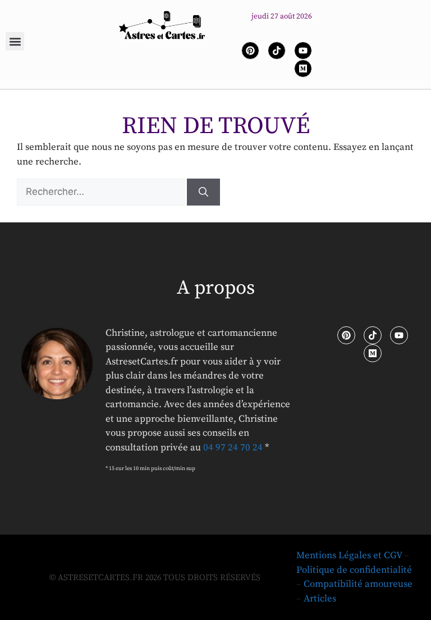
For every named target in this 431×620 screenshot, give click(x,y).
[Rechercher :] (102, 192)
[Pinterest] (250, 51)
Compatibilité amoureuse (358, 584)
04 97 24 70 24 (233, 447)
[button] (15, 41)
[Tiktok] (277, 51)
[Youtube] (303, 51)
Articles (320, 598)
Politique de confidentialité (354, 570)
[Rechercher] (203, 192)
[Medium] (303, 69)
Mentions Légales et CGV (349, 555)
